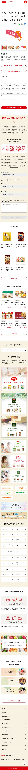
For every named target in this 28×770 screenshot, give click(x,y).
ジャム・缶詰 (5, 569)
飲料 (4, 563)
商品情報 (4, 712)
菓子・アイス (5, 557)
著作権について (14, 167)
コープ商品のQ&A (6, 742)
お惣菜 (17, 551)
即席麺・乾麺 (19, 539)
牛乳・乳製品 (6, 539)
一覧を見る (14, 278)
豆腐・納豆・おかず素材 (20, 563)
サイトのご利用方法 (5, 759)
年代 (2, 184)
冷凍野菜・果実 (19, 557)
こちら (16, 132)
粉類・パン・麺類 (20, 529)
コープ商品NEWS (6, 720)
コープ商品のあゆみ (6, 731)
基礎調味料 (5, 574)
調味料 (4, 534)
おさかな (18, 569)
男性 (10, 179)
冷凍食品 (18, 574)
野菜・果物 (5, 529)
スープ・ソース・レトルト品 (7, 552)
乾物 (17, 545)
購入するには (5, 723)
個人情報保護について (18, 759)
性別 (2, 180)
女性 (18, 179)
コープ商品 (10, 2)
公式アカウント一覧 (14, 701)
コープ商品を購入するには (14, 107)
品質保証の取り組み (7, 734)
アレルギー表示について (8, 738)
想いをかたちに (5, 716)
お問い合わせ (5, 745)
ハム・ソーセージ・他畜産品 (7, 545)
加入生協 (3, 191)
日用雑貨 (18, 579)
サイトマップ (5, 749)
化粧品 (4, 579)
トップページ (5, 709)
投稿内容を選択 (5, 172)
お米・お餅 (18, 534)
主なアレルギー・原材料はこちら (14, 66)
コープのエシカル (6, 727)
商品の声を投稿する (14, 71)
